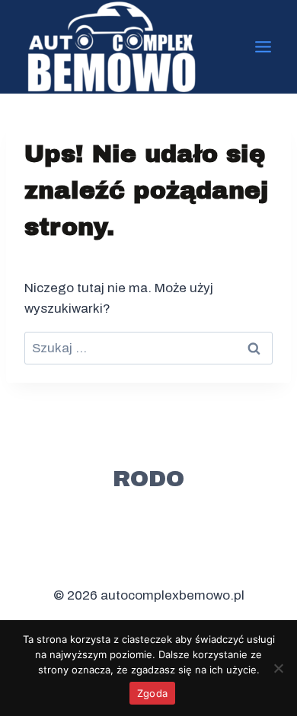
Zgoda (152, 693)
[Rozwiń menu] (263, 46)
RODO (148, 478)
